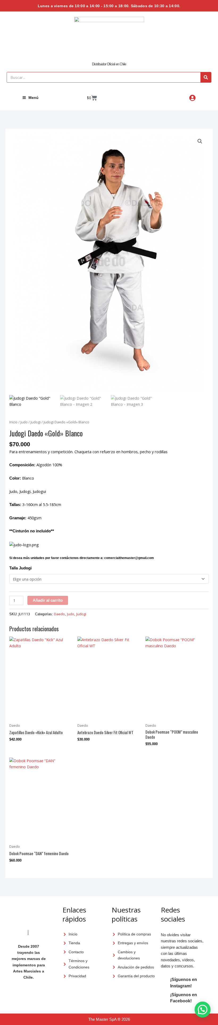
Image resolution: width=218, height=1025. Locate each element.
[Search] (205, 77)
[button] (200, 141)
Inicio (13, 422)
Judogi (36, 422)
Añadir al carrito (48, 600)
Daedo (59, 614)
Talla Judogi (20, 568)
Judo (24, 422)
